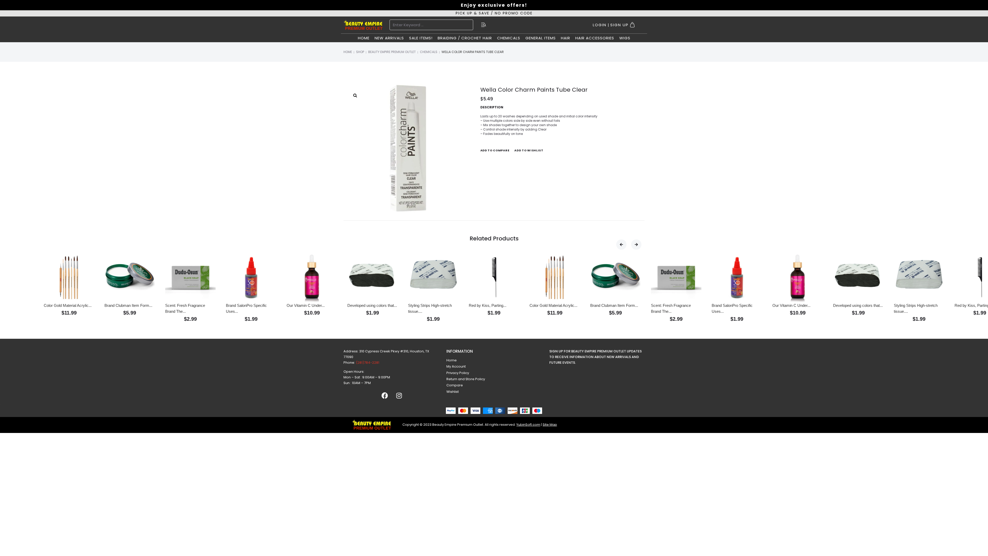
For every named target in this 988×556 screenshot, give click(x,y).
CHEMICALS (428, 52)
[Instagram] (399, 395)
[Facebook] (384, 395)
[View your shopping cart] (633, 25)
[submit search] (483, 25)
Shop (360, 52)
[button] (621, 244)
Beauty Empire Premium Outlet (392, 52)
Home (347, 52)
